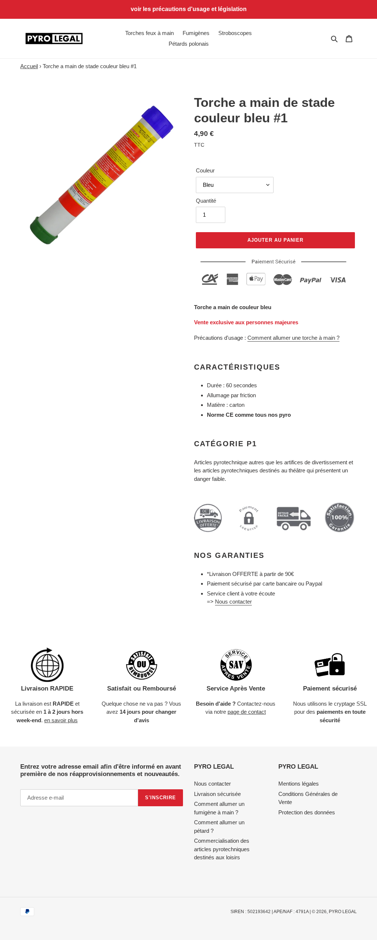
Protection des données (306, 812)
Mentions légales (298, 783)
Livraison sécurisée (217, 794)
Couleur (205, 170)
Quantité (206, 201)
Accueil (29, 66)
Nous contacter (233, 601)
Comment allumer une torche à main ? (293, 338)
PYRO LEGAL (343, 911)
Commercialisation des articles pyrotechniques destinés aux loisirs (222, 849)
